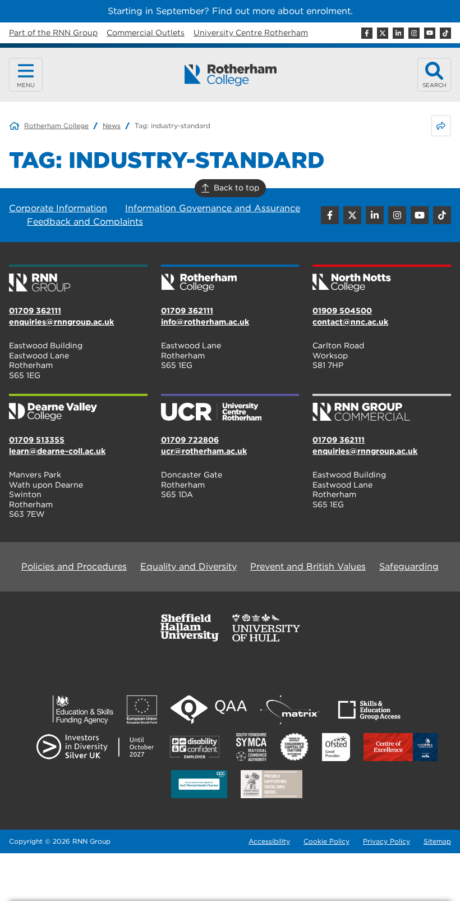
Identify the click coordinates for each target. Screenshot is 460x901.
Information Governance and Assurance (212, 208)
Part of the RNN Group (53, 32)
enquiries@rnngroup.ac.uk (61, 321)
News (112, 125)
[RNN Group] (78, 279)
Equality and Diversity (188, 566)
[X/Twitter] (382, 33)
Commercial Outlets (146, 32)
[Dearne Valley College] (78, 408)
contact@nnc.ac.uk (350, 321)
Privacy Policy (386, 841)
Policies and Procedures (74, 566)
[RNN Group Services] (381, 408)
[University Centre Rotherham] (230, 408)
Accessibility (269, 841)
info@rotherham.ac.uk (205, 321)
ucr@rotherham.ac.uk (204, 451)
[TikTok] (445, 33)
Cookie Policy (326, 841)
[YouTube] (429, 33)
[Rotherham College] (230, 75)
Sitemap (437, 841)
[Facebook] (366, 33)
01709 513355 (37, 439)
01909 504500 (342, 310)
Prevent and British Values (308, 566)
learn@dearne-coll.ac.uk (57, 451)
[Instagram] (414, 33)
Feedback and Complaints (85, 221)
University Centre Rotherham (251, 32)
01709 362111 (35, 310)
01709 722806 (190, 439)
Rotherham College (56, 125)
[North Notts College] (381, 279)
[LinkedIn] (398, 33)
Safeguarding (409, 566)
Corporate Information (58, 208)
